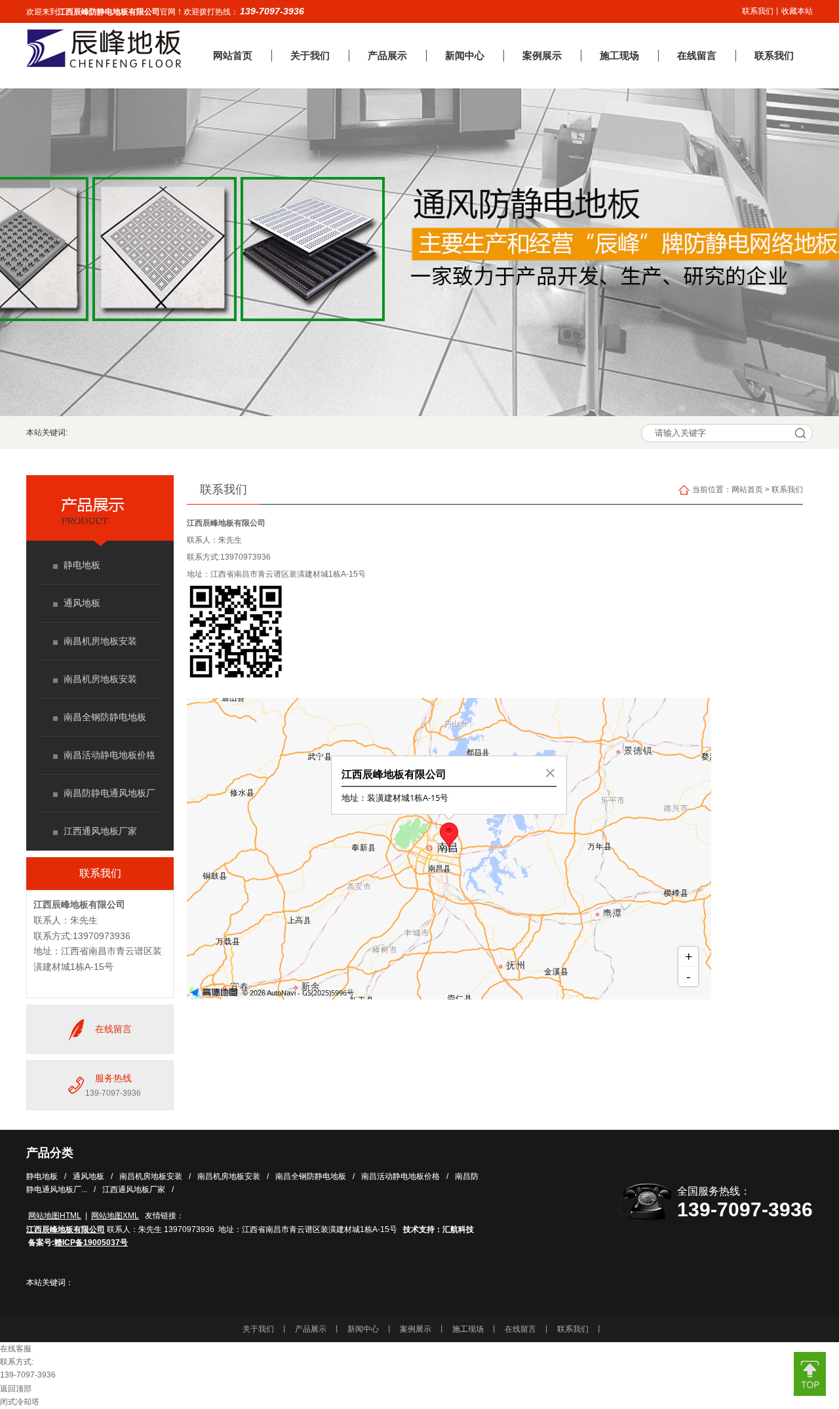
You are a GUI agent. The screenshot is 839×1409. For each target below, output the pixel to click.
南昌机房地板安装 (100, 641)
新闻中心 (363, 1329)
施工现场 (468, 1329)
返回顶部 (15, 1388)
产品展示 (310, 1329)
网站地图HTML (54, 1215)
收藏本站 (797, 11)
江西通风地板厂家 (100, 831)
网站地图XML (115, 1215)
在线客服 (15, 1348)
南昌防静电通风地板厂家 (109, 801)
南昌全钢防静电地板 (105, 717)
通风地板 (82, 603)
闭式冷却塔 (19, 1401)
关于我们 (258, 1329)
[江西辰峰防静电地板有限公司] (103, 64)
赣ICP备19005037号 (91, 1242)
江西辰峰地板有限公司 (226, 523)
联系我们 (757, 11)
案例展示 (415, 1329)
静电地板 (82, 565)
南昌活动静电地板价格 (109, 755)
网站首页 (747, 489)
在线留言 (113, 1029)
